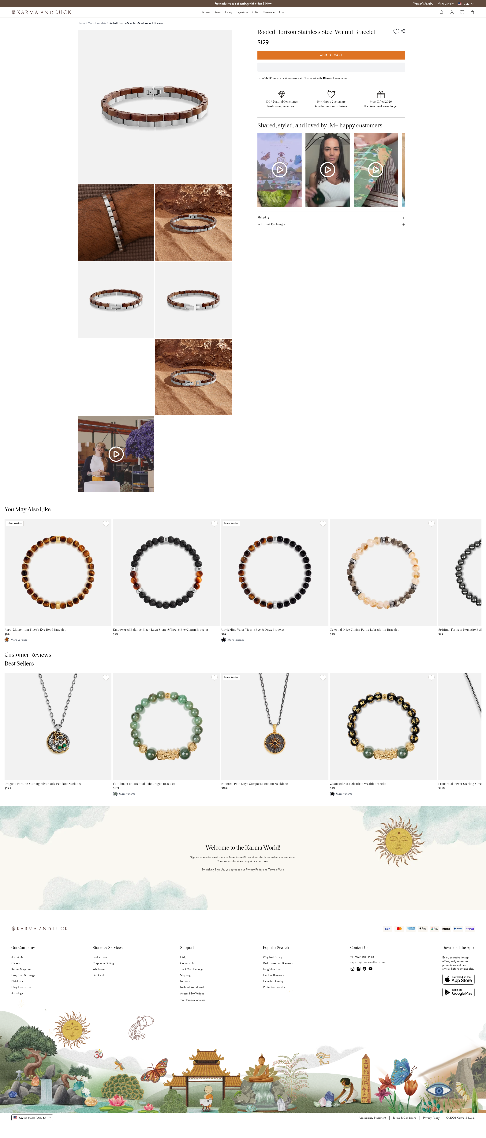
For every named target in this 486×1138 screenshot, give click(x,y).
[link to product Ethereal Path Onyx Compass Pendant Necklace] (274, 726)
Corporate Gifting (103, 963)
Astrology (17, 993)
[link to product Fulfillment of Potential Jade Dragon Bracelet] (166, 726)
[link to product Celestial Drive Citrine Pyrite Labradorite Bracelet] (383, 572)
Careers (16, 963)
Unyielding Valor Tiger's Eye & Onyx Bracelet (252, 629)
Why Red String (272, 957)
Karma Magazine (21, 969)
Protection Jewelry (274, 987)
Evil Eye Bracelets (273, 975)
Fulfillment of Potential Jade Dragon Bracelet (144, 784)
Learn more (340, 78)
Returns (185, 981)
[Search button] (441, 12)
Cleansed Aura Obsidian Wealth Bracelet (358, 784)
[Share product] (403, 31)
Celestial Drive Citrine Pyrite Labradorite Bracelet (364, 629)
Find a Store (100, 957)
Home (81, 23)
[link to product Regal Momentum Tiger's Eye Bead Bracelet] (58, 572)
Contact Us (187, 963)
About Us (17, 957)
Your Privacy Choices (192, 1000)
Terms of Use (276, 869)
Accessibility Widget (192, 993)
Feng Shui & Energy (23, 975)
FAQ (183, 957)
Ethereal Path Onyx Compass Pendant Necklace (254, 784)
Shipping (185, 975)
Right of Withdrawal (192, 987)
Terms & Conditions (404, 1118)
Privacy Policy (254, 869)
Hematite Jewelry (273, 981)
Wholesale (99, 969)
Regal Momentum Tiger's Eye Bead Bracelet (35, 629)
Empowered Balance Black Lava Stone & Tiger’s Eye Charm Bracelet (160, 629)
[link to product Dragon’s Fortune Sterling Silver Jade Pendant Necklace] (58, 726)
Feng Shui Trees (272, 969)
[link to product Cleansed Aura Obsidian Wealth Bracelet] (383, 726)
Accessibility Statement (372, 1118)
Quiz (282, 12)
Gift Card (98, 975)
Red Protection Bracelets (278, 963)
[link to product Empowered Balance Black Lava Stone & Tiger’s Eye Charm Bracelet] (166, 572)
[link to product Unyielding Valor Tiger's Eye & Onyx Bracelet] (274, 572)
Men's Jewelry (446, 4)
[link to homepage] (41, 12)
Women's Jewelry (423, 4)
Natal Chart (18, 981)
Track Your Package (191, 969)
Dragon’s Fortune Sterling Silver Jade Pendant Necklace (43, 784)
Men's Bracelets (97, 23)
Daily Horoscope (21, 987)
